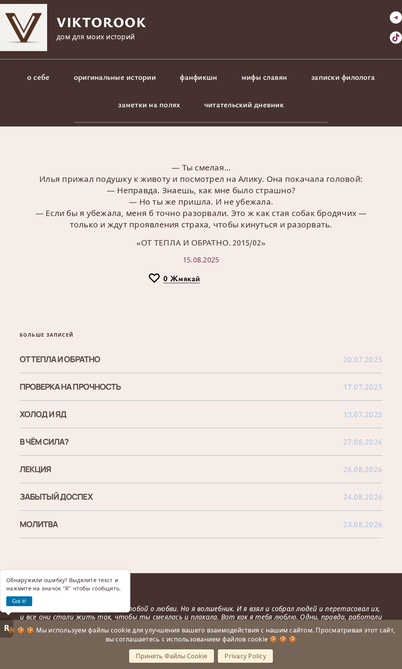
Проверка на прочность (70, 387)
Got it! (19, 601)
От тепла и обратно (60, 359)
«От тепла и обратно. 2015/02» (201, 242)
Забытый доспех (56, 497)
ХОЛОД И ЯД (43, 414)
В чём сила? (44, 442)
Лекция (35, 469)
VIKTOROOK (101, 21)
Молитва (39, 524)
